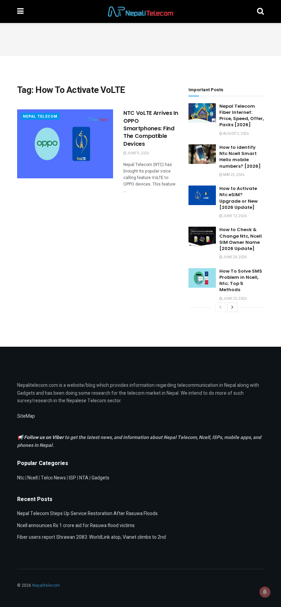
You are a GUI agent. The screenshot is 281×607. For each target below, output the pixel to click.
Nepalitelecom (46, 585)
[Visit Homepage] (140, 11)
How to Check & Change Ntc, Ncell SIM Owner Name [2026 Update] (240, 239)
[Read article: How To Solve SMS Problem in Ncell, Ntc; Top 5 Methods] (202, 278)
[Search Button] (260, 11)
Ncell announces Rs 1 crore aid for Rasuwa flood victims (76, 525)
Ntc (20, 477)
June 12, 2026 (234, 216)
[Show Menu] (20, 11)
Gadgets (100, 477)
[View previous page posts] (220, 307)
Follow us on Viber (44, 437)
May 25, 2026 (233, 174)
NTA (83, 477)
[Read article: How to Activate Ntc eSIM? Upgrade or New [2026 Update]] (202, 195)
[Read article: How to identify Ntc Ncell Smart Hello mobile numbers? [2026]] (202, 154)
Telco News (53, 477)
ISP (72, 477)
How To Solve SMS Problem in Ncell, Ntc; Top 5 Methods (240, 280)
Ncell (32, 477)
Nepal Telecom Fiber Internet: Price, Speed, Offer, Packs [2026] (241, 115)
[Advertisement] (140, 38)
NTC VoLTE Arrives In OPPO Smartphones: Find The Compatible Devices (150, 128)
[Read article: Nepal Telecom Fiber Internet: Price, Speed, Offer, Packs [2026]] (202, 113)
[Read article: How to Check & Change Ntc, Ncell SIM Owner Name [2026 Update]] (202, 236)
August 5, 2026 (235, 133)
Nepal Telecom (40, 116)
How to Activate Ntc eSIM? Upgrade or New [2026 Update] (238, 198)
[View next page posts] (232, 307)
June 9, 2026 (137, 153)
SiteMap (26, 416)
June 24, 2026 (234, 257)
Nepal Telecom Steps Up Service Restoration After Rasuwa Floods (87, 513)
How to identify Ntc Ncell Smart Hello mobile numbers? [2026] (240, 156)
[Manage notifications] (264, 591)
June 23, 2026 (234, 298)
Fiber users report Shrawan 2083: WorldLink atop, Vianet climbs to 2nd (91, 537)
